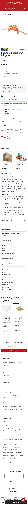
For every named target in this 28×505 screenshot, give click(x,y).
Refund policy (16, 497)
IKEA (6, 12)
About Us (5, 413)
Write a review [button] (14, 350)
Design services (7, 365)
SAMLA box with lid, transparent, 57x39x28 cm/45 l (6, 317)
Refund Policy (6, 382)
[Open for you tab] (23, 500)
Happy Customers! (8, 368)
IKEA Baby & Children (13, 12)
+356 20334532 (19, 452)
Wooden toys (10, 14)
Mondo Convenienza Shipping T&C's (12, 409)
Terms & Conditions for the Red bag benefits (12, 396)
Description (4, 60)
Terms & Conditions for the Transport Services (12, 401)
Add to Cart (16, 502)
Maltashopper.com (8, 497)
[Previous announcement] (2, 3)
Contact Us (6, 375)
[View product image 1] (14, 30)
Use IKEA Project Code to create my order (14, 362)
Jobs (4, 379)
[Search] (17, 8)
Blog (4, 372)
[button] (3, 8)
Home (2, 12)
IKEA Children (22, 12)
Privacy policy (24, 497)
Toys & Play (3, 14)
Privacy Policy (6, 389)
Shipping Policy (7, 385)
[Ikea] (6, 49)
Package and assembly (14, 118)
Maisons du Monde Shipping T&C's (12, 406)
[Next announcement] (25, 3)
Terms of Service (7, 392)
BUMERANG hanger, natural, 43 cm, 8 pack (18, 317)
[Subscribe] (21, 476)
